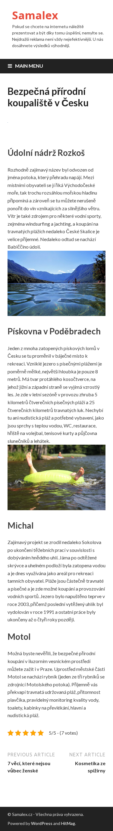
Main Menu (29, 66)
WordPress (41, 823)
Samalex (35, 15)
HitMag (68, 823)
